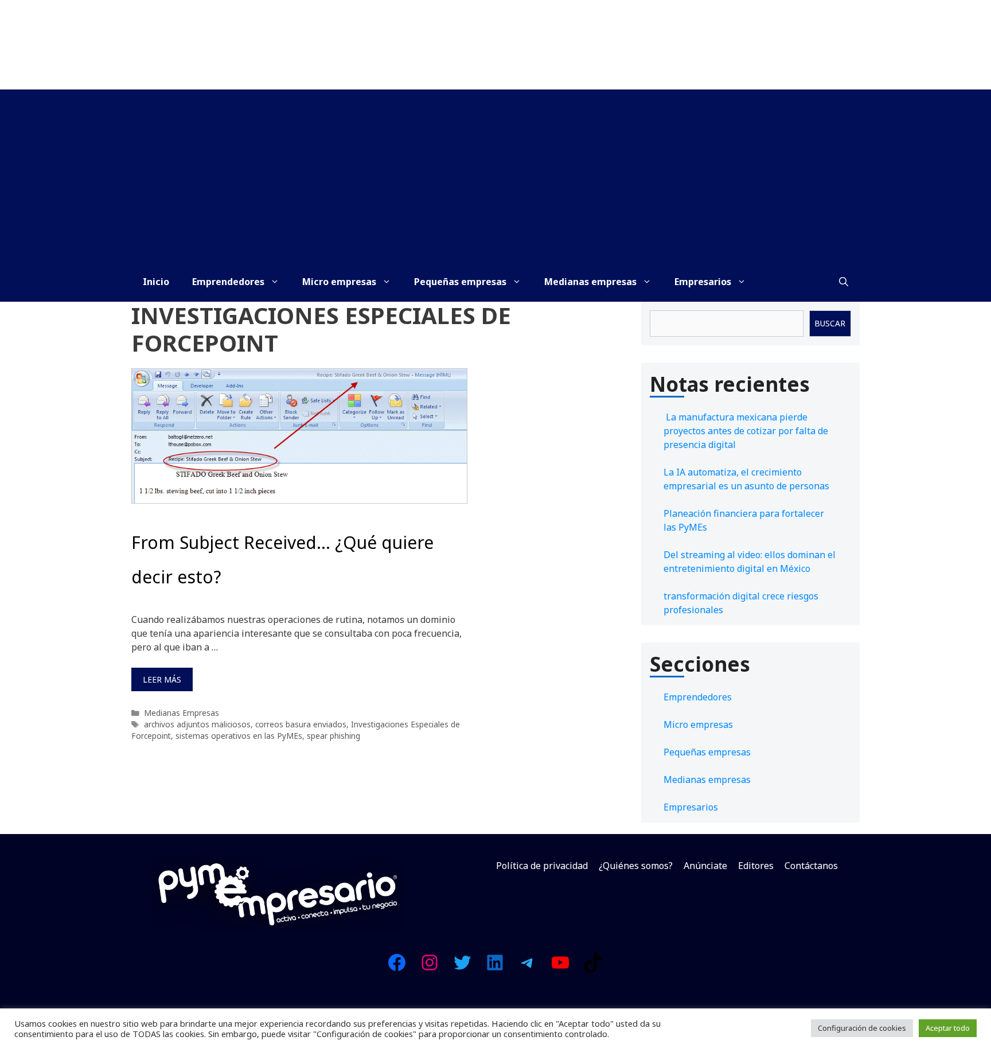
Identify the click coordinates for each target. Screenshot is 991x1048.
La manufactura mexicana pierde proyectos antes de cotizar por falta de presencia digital (746, 431)
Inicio (156, 281)
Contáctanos (811, 865)
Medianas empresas (590, 281)
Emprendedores (228, 281)
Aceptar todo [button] (948, 1028)
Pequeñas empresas (460, 281)
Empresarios (702, 281)
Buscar (829, 323)
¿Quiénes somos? (636, 865)
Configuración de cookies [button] (862, 1028)
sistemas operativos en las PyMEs (238, 735)
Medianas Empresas (181, 712)
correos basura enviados (300, 724)
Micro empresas (339, 281)
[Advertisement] (495, 175)
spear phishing (333, 735)
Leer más (162, 679)
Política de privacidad (542, 865)
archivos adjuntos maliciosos (197, 724)
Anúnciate (705, 865)
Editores (756, 865)
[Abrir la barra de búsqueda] (844, 282)
